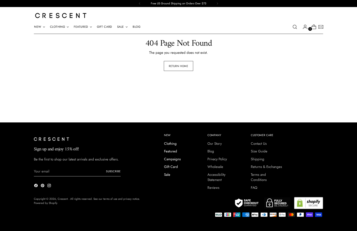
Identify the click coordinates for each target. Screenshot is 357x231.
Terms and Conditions (259, 177)
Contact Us (259, 143)
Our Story (214, 143)
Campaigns (172, 159)
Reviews (213, 187)
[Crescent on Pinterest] (42, 186)
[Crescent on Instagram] (49, 186)
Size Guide (259, 151)
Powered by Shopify (45, 203)
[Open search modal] (295, 27)
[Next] (217, 3)
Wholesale (215, 166)
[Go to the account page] (303, 27)
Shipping (257, 159)
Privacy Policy (217, 159)
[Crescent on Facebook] (36, 186)
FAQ (254, 187)
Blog (210, 151)
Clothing (170, 143)
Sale (167, 174)
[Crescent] (61, 15)
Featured (170, 151)
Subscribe (113, 171)
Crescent (63, 199)
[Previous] (139, 3)
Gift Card (171, 166)
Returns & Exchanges (266, 166)
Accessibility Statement (216, 177)
